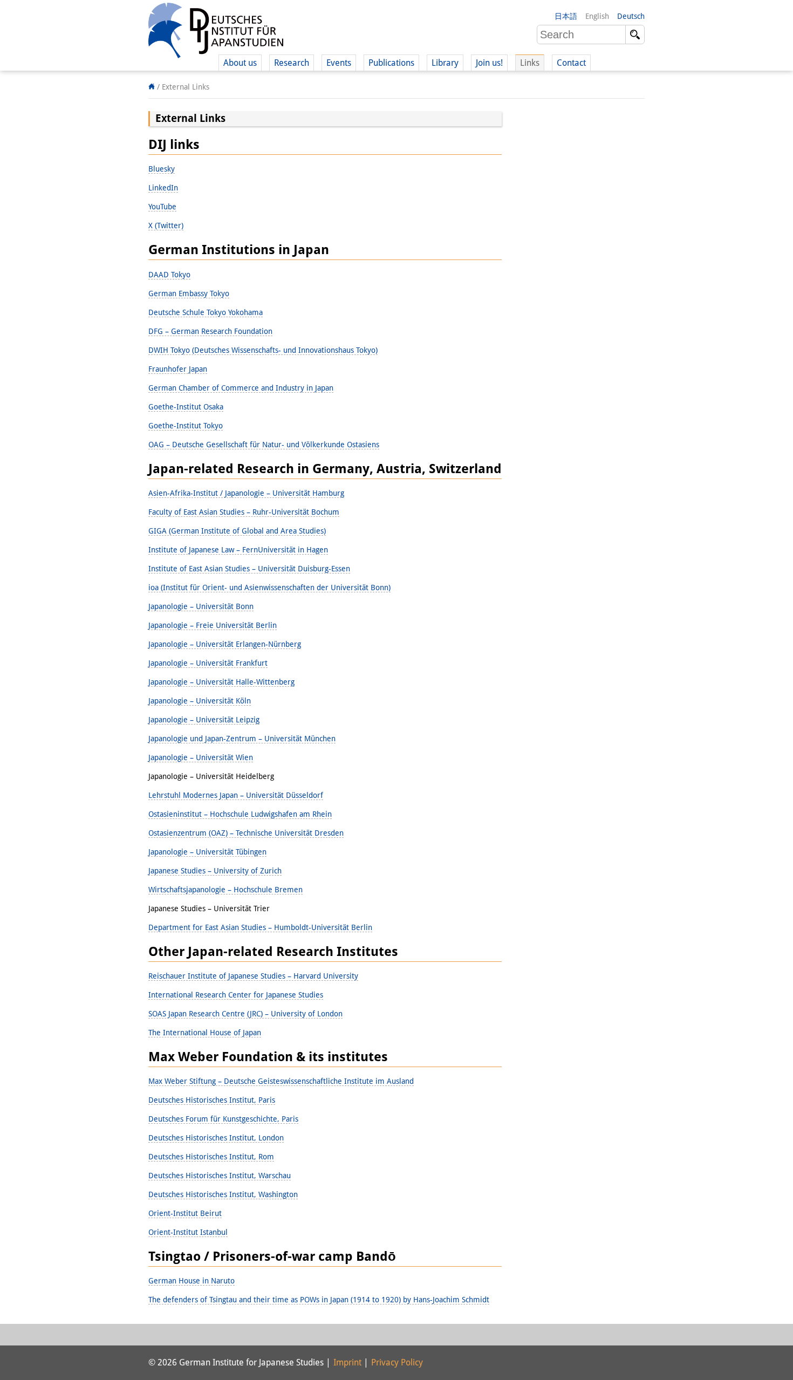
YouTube (162, 206)
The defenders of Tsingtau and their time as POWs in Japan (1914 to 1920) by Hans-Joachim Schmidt (318, 1299)
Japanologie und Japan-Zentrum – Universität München (242, 738)
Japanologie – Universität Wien (200, 757)
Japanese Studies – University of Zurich (215, 870)
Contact (571, 63)
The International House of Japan (204, 1032)
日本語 (566, 16)
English (597, 16)
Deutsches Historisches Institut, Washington (223, 1194)
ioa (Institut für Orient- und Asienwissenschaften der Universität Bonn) (269, 587)
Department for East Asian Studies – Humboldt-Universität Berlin (260, 927)
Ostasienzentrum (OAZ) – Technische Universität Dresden (246, 833)
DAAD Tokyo (169, 274)
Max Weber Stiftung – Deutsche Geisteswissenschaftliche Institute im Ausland (281, 1081)
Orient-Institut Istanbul (188, 1232)
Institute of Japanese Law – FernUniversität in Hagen (238, 549)
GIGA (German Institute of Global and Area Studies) (237, 531)
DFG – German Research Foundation (210, 331)
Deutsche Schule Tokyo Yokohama (205, 312)
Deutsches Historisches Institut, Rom (211, 1156)
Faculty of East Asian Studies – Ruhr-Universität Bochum (243, 512)
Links (529, 63)
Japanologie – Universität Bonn (201, 606)
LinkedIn (163, 187)
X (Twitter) (165, 225)
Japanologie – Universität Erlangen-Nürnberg (224, 644)
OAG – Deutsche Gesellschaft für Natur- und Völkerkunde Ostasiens (263, 444)
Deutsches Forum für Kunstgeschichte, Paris (223, 1119)
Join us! (489, 63)
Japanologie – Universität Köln (199, 700)
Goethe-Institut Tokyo (185, 425)
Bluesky (161, 169)
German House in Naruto (191, 1280)
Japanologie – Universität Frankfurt (208, 663)
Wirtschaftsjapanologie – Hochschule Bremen (225, 889)
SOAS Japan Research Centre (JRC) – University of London (245, 1013)
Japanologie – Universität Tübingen (207, 852)
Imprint (347, 1362)
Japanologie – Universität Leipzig (203, 719)
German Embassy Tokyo (188, 293)
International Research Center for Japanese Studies (235, 994)
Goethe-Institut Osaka (185, 406)
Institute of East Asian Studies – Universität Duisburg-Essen (249, 568)
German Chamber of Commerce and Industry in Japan (240, 388)
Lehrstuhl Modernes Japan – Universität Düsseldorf (235, 795)
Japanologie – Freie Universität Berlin (212, 625)
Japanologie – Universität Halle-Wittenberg (221, 682)
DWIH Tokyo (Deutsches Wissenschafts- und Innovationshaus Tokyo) (263, 350)
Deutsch (631, 16)
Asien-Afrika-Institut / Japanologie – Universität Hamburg (246, 493)
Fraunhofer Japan (177, 369)
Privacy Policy (397, 1362)
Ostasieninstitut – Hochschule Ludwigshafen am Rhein (240, 814)
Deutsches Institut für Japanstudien (215, 32)
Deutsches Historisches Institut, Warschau (219, 1175)
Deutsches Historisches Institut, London (216, 1137)
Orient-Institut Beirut (185, 1213)
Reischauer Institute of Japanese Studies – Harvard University (253, 976)
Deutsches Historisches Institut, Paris (211, 1100)
